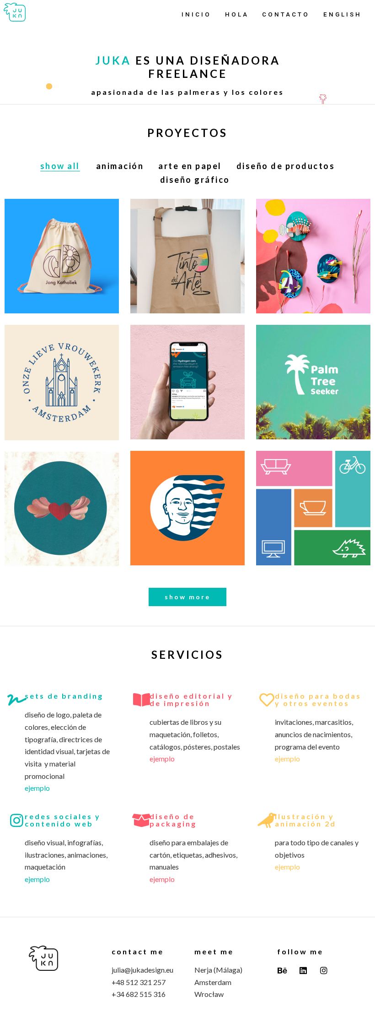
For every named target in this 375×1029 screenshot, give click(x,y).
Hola (237, 14)
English (342, 14)
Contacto (286, 14)
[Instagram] (324, 970)
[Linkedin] (303, 970)
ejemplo (37, 787)
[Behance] (282, 970)
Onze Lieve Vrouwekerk (61, 391)
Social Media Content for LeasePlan (187, 391)
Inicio (196, 14)
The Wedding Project (62, 518)
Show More (187, 597)
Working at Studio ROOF (313, 265)
